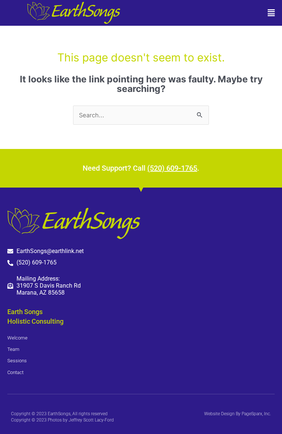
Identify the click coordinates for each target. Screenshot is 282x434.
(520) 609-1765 (172, 168)
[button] (211, 13)
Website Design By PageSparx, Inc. (237, 413)
